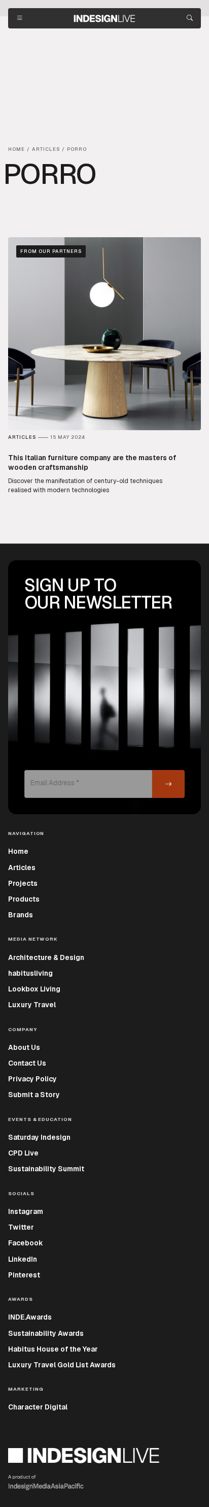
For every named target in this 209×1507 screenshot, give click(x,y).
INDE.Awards (30, 1317)
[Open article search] (190, 18)
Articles (22, 867)
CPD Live (23, 1153)
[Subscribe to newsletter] (168, 784)
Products (24, 899)
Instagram (25, 1211)
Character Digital (37, 1407)
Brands (20, 914)
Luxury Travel (32, 1004)
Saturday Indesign (39, 1137)
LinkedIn (22, 1259)
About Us (24, 1047)
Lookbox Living (34, 988)
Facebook (25, 1242)
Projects (23, 883)
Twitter (21, 1227)
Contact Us (27, 1063)
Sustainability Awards (46, 1333)
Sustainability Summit (46, 1168)
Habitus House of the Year (53, 1349)
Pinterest (24, 1274)
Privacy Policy (32, 1078)
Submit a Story (34, 1094)
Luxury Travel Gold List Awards (62, 1364)
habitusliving (30, 973)
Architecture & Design (46, 957)
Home (18, 851)
